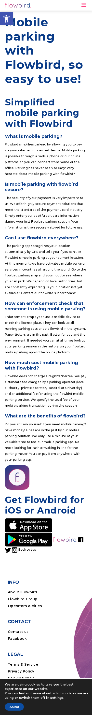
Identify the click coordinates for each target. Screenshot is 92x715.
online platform (58, 352)
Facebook (17, 638)
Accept (14, 707)
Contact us (18, 631)
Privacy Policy (21, 671)
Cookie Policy (21, 678)
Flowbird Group (23, 599)
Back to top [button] (27, 549)
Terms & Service (23, 664)
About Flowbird (22, 592)
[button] (6, 18)
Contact (27, 293)
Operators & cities (25, 606)
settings (57, 698)
